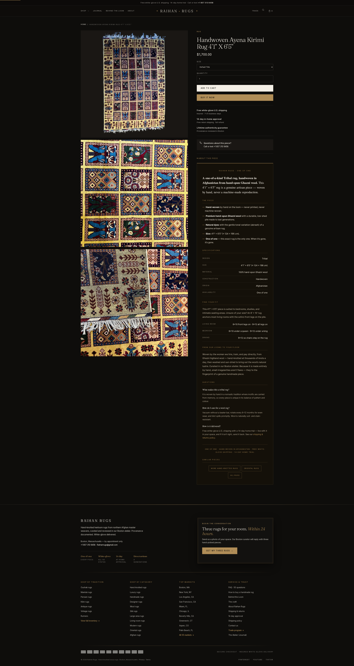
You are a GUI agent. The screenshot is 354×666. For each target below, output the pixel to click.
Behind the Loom (115, 11)
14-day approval (235, 616)
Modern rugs (135, 626)
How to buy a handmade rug (241, 592)
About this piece (208, 158)
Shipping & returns (236, 611)
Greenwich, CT (185, 621)
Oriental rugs (251, 468)
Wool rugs (134, 606)
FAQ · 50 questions (236, 587)
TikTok (269, 660)
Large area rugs (137, 616)
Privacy (142, 660)
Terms (148, 660)
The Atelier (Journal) (237, 635)
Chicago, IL (184, 611)
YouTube (257, 660)
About (131, 11)
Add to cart (208, 88)
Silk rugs (133, 611)
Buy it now (208, 97)
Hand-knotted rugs (138, 587)
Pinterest (244, 660)
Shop (84, 11)
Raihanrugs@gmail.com (107, 545)
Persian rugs (86, 597)
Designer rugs (136, 602)
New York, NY (185, 592)
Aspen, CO (184, 626)
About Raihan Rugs (236, 606)
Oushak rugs (86, 587)
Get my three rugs (219, 551)
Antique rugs (86, 606)
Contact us (233, 626)
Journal (97, 11)
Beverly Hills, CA (186, 616)
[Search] (263, 11)
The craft (232, 602)
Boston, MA (184, 587)
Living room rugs (137, 621)
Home (83, 24)
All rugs (235, 475)
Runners (84, 616)
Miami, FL (183, 606)
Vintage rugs (86, 611)
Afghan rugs (135, 635)
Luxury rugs (135, 592)
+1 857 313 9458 (205, 3)
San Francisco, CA (187, 602)
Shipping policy (235, 621)
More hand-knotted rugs (224, 468)
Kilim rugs (85, 602)
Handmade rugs (137, 597)
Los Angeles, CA (186, 597)
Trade (255, 11)
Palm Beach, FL (186, 630)
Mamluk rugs (86, 592)
